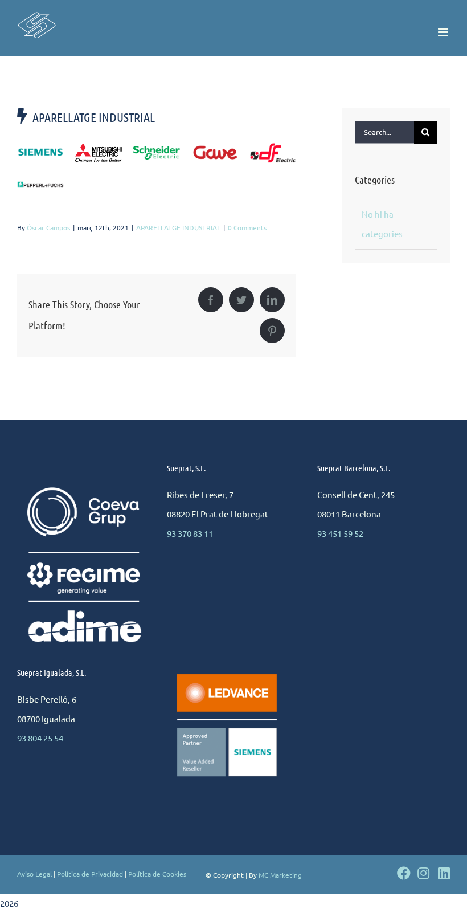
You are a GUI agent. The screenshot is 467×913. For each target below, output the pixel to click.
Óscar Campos (48, 227)
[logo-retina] (272, 146)
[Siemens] (40, 152)
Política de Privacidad (90, 873)
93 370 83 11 (190, 533)
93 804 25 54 (40, 737)
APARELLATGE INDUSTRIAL (178, 227)
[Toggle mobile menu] (444, 32)
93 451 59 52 (340, 533)
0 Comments (247, 227)
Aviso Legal (34, 873)
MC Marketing (280, 874)
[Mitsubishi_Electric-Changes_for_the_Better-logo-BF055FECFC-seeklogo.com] (98, 147)
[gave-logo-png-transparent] (214, 148)
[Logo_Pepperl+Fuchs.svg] (40, 185)
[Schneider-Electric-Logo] (156, 150)
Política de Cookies (157, 873)
